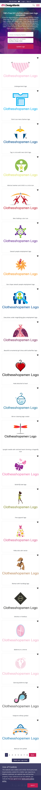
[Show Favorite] (19, 1)
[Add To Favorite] (38, 57)
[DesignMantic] (10, 5)
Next (32, 755)
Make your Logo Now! (20, 760)
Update (20, 47)
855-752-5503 (13, 1)
